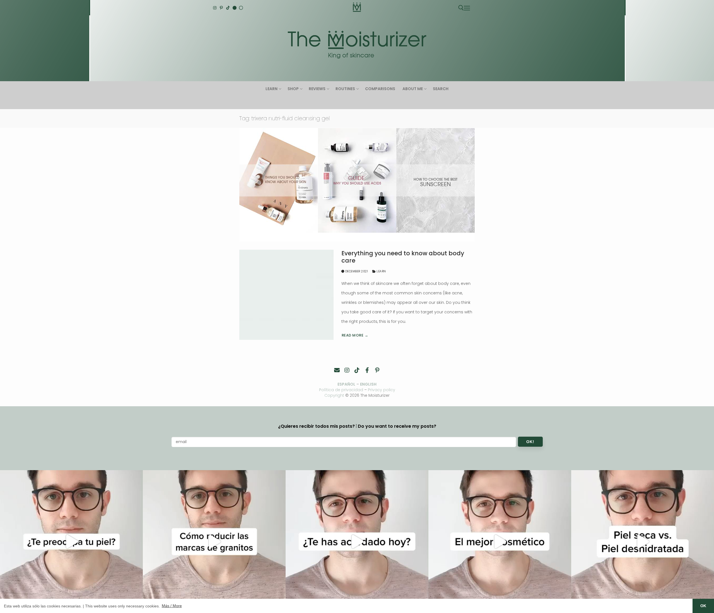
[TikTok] (228, 8)
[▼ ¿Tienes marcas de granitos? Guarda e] (214, 541)
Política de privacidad (341, 390)
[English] (234, 8)
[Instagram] (215, 8)
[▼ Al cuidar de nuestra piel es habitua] (499, 541)
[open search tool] (461, 8)
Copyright (334, 395)
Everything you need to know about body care (402, 257)
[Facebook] (367, 370)
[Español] (241, 8)
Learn (381, 271)
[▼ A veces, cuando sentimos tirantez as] (642, 541)
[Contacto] (337, 370)
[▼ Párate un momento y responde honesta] (357, 541)
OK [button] (703, 606)
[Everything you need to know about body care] (286, 295)
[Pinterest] (221, 8)
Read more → (355, 335)
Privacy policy (381, 390)
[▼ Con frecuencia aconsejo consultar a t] (71, 541)
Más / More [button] (172, 606)
